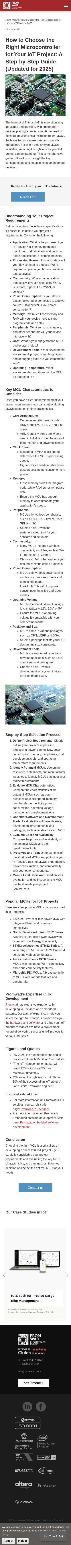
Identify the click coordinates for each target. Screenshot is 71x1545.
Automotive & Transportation (20, 1309)
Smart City (37, 1309)
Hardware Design (35, 1312)
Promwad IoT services (35, 1109)
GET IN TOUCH (33, 1383)
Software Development (17, 1312)
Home (8, 20)
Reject (22, 1540)
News (16, 20)
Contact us (35, 1187)
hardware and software (25, 1022)
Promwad (11, 1004)
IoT (45, 1312)
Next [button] (66, 1274)
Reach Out (28, 197)
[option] (35, 1274)
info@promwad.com (29, 1371)
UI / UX (51, 1312)
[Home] (12, 5)
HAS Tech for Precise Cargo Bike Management (32, 1298)
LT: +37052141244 (28, 1363)
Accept (8, 1540)
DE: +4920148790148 (30, 1360)
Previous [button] (4, 1274)
